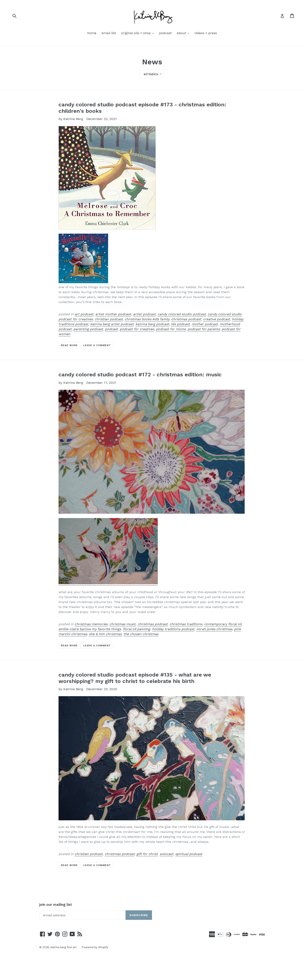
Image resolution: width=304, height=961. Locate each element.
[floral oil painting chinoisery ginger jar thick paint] (108, 583)
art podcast (84, 314)
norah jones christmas (214, 629)
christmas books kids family (147, 319)
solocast (166, 854)
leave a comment (97, 345)
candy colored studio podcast (182, 314)
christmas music (122, 624)
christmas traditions (186, 624)
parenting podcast (88, 329)
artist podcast (144, 314)
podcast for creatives (137, 329)
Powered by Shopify (95, 947)
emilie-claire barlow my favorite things (90, 629)
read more (69, 345)
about (184, 33)
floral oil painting (136, 629)
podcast (165, 33)
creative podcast (216, 319)
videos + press (205, 33)
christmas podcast (186, 319)
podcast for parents (204, 329)
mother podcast (205, 324)
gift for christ (147, 854)
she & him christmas (105, 634)
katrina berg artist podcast (112, 324)
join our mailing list (55, 904)
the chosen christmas (140, 634)
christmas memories (91, 624)
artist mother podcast (113, 314)
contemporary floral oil (223, 624)
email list (109, 33)
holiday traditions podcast (173, 629)
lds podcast (180, 324)
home (91, 33)
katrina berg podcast (152, 324)
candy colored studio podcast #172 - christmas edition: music (140, 374)
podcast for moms (171, 329)
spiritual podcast (188, 854)
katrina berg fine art (63, 947)
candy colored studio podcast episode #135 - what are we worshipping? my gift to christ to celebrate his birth (135, 678)
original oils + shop (138, 33)
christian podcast (109, 319)
